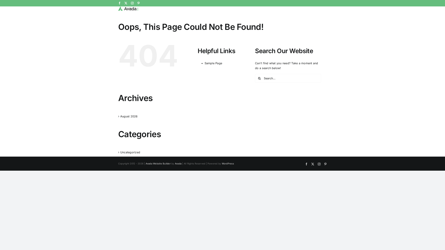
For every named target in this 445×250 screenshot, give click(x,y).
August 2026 (129, 116)
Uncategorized (130, 152)
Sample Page (213, 63)
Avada (178, 163)
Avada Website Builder (158, 163)
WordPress (228, 163)
